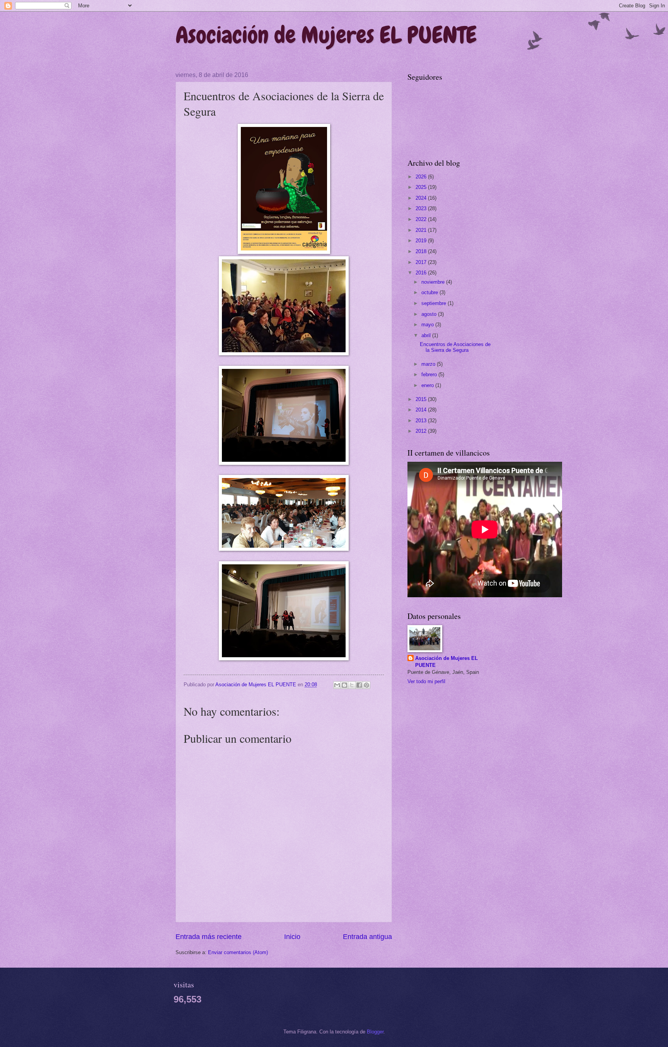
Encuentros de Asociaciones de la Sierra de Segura (455, 347)
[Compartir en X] (352, 685)
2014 (422, 410)
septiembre (434, 303)
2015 (422, 399)
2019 (422, 240)
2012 (422, 431)
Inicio (292, 937)
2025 (422, 187)
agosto (429, 314)
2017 (422, 262)
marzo (429, 364)
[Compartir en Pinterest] (366, 685)
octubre (430, 292)
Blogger (375, 1032)
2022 (422, 219)
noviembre (433, 282)
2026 (422, 177)
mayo (428, 324)
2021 (422, 230)
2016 (422, 273)
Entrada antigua (367, 937)
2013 (422, 420)
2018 (422, 251)
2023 (422, 208)
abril (426, 335)
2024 (422, 198)
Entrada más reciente (209, 937)
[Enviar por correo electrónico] (337, 685)
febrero (429, 374)
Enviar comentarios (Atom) (238, 952)
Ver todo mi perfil (426, 681)
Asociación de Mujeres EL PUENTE (326, 35)
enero (428, 385)
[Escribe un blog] (344, 685)
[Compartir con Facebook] (359, 685)
